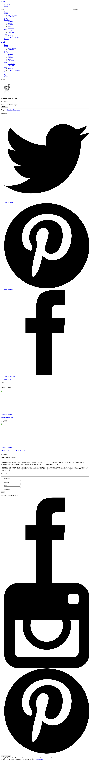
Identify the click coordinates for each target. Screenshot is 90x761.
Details (10, 414)
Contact (6, 39)
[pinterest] (46, 753)
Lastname (7, 482)
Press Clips (11, 32)
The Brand (11, 16)
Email (5, 485)
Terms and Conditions (14, 37)
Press (5, 29)
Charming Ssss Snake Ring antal (10, 104)
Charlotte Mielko (12, 15)
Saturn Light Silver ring (7, 417)
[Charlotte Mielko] (3, 1)
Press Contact (11, 31)
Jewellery (6, 20)
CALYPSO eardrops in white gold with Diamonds (13, 450)
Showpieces (11, 28)
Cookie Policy (39, 759)
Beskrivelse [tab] (7, 379)
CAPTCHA (7, 489)
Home (6, 12)
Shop (5, 34)
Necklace (10, 24)
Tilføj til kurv (4, 106)
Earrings (10, 23)
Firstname (7, 478)
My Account (7, 4)
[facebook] (46, 582)
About (6, 13)
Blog (5, 18)
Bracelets (10, 21)
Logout (6, 6)
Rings (9, 26)
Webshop (10, 35)
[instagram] (46, 667)
